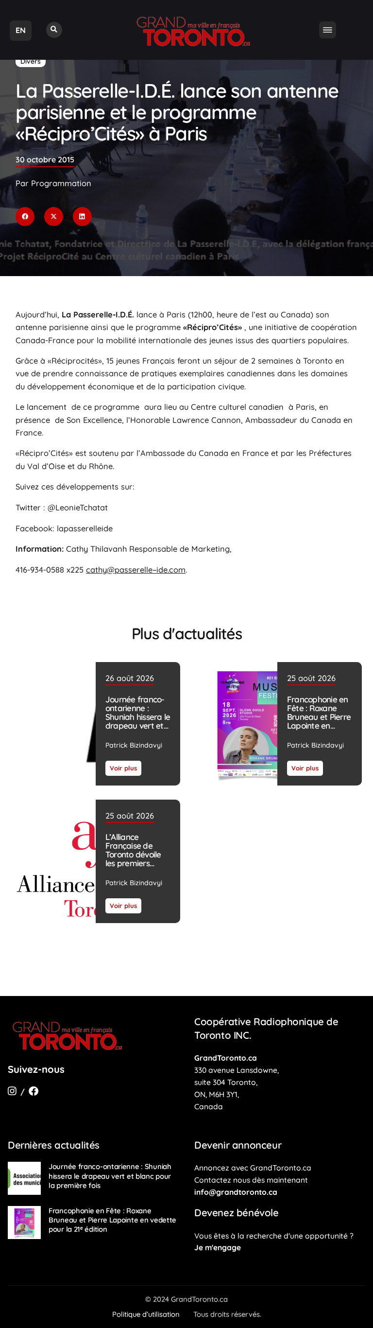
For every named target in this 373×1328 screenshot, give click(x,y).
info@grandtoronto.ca (235, 1192)
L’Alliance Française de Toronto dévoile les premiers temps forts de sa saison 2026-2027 (137, 859)
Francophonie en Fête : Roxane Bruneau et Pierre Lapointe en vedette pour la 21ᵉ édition (319, 721)
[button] (54, 30)
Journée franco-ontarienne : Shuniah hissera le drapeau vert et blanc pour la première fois (137, 721)
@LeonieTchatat (78, 507)
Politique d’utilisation (146, 1314)
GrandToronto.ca (225, 1058)
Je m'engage (217, 1247)
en (21, 30)
